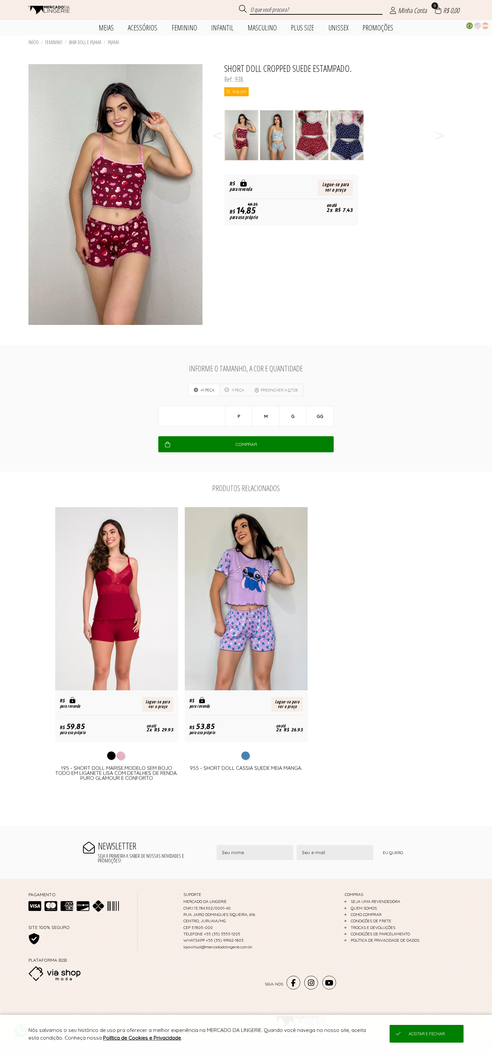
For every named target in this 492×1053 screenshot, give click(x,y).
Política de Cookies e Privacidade (142, 1038)
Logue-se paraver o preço (335, 187)
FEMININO (53, 42)
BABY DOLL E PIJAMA (85, 42)
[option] (241, 135)
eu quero (393, 852)
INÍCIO (33, 42)
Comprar (246, 444)
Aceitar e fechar (427, 1033)
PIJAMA (113, 42)
